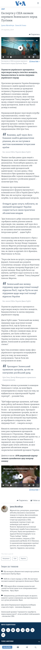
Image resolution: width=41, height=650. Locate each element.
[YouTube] (18, 647)
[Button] (34, 34)
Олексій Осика (20, 25)
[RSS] (28, 630)
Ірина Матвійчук (7, 25)
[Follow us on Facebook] (3, 630)
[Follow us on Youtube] (13, 630)
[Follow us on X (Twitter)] (8, 630)
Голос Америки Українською (16, 472)
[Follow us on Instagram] (18, 630)
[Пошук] (35, 647)
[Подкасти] (32, 630)
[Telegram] (26, 647)
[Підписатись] (3, 635)
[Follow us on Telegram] (23, 630)
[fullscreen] (38, 57)
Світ (3, 9)
